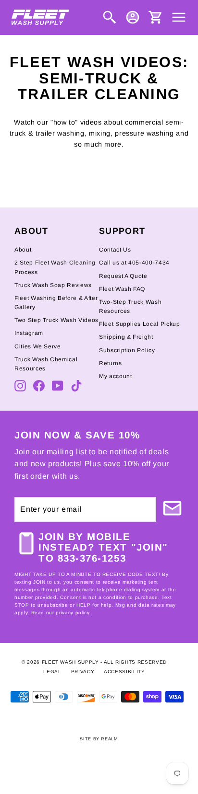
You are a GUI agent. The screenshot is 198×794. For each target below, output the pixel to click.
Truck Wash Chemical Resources (45, 364)
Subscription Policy (127, 350)
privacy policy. (73, 612)
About (22, 249)
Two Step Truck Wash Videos (56, 320)
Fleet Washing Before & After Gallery (56, 303)
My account (115, 376)
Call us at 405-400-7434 (134, 262)
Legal (52, 671)
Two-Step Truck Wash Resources (130, 306)
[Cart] (155, 17)
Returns (110, 363)
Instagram (28, 333)
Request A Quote (123, 276)
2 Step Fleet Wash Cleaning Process (55, 267)
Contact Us (115, 249)
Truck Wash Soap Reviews (53, 285)
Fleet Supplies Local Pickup (139, 324)
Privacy (83, 671)
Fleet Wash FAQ (122, 289)
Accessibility (124, 671)
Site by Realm (99, 738)
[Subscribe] (170, 509)
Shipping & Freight (126, 337)
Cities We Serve (37, 346)
